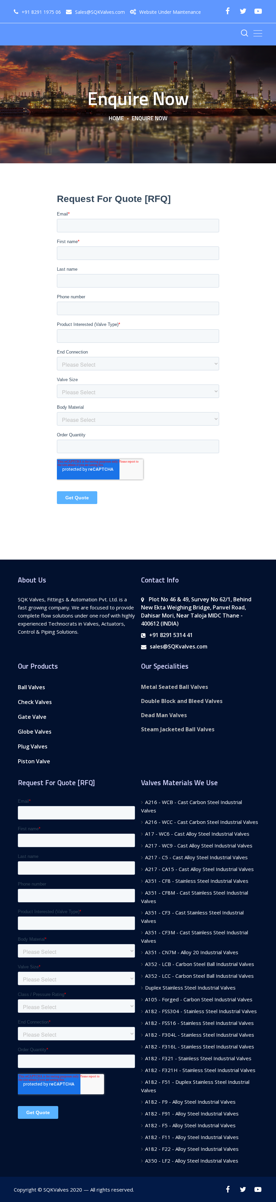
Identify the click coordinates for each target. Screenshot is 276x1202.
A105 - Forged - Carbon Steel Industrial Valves (198, 999)
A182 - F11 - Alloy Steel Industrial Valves (192, 1137)
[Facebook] (227, 11)
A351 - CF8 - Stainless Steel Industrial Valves (196, 880)
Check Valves (35, 702)
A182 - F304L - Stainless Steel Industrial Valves (199, 1034)
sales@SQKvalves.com (178, 646)
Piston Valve (34, 761)
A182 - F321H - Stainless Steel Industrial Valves (200, 1070)
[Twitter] (243, 11)
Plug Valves (32, 746)
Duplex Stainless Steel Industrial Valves (190, 987)
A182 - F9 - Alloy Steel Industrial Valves (190, 1101)
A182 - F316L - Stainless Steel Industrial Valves (199, 1046)
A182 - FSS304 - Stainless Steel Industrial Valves (201, 1011)
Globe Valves (34, 731)
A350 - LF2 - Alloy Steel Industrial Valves (191, 1160)
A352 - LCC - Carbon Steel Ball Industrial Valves (199, 975)
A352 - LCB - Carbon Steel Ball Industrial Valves (199, 964)
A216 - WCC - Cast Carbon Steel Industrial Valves (201, 822)
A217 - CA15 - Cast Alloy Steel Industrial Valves (199, 869)
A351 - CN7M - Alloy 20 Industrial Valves (191, 952)
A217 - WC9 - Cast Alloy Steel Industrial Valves (198, 845)
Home (116, 118)
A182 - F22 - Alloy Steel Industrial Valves (192, 1148)
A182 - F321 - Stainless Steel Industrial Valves (198, 1058)
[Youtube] (258, 11)
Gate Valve (32, 717)
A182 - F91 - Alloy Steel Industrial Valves (192, 1113)
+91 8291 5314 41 (171, 635)
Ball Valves (31, 687)
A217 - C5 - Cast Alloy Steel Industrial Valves (196, 857)
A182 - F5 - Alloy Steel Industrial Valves (190, 1125)
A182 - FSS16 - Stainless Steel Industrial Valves (199, 1023)
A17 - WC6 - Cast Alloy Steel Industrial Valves (197, 833)
